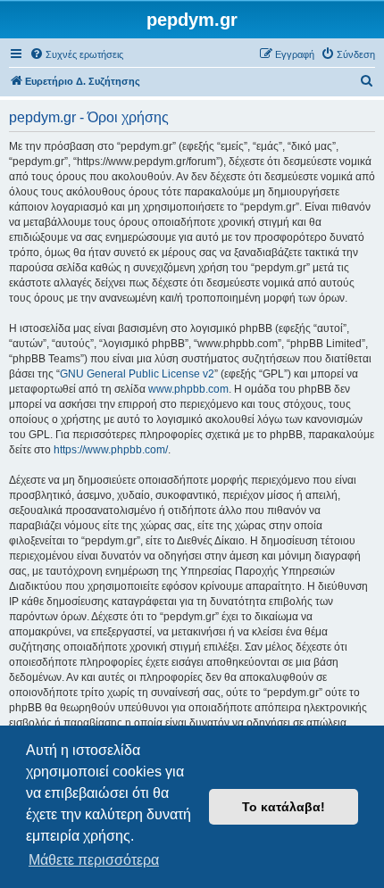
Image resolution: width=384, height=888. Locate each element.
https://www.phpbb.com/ (111, 450)
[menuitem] (76, 54)
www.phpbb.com (188, 389)
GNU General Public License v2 (137, 374)
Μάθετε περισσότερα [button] (94, 859)
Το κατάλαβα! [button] (283, 807)
